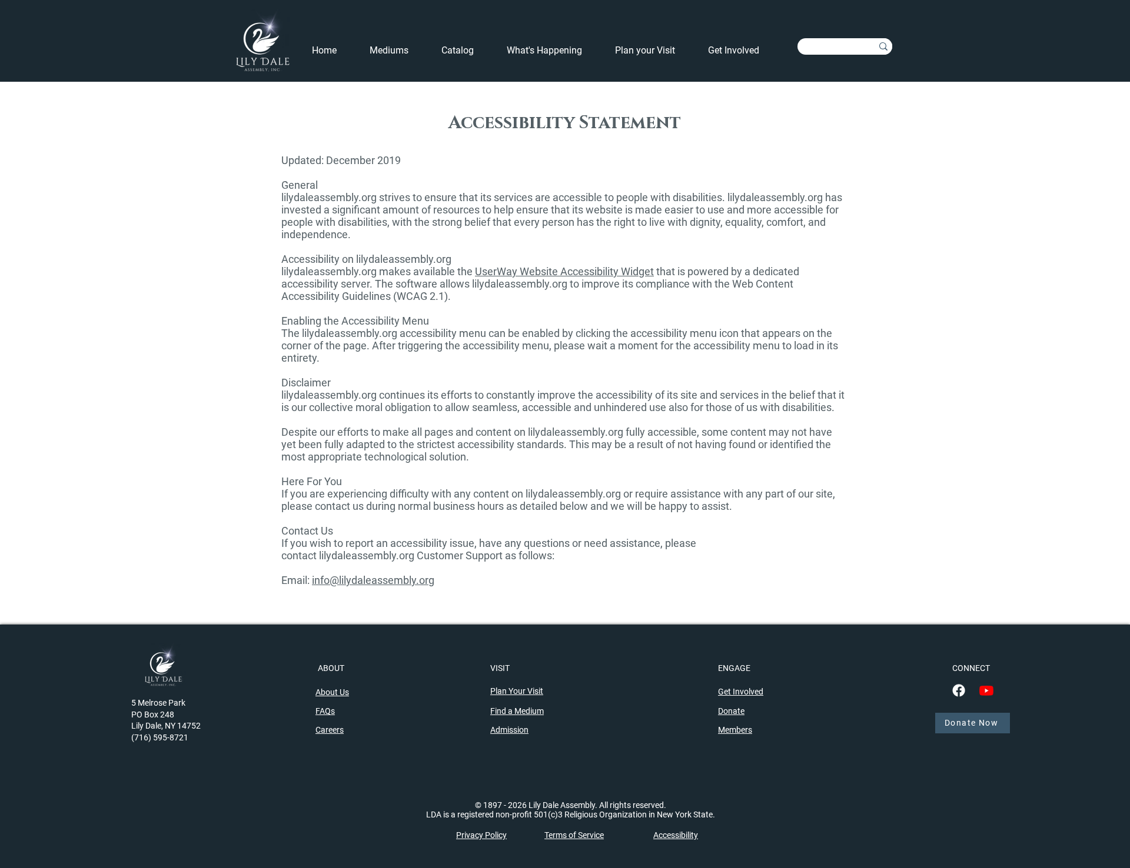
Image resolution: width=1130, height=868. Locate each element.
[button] (552, 50)
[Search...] (883, 46)
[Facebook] (958, 690)
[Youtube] (986, 690)
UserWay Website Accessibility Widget (564, 271)
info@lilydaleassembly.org (373, 580)
